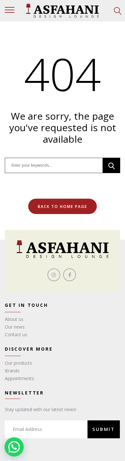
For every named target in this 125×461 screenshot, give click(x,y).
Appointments (19, 378)
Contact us (16, 334)
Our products (18, 363)
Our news (15, 327)
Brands (12, 371)
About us (14, 319)
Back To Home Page (62, 206)
